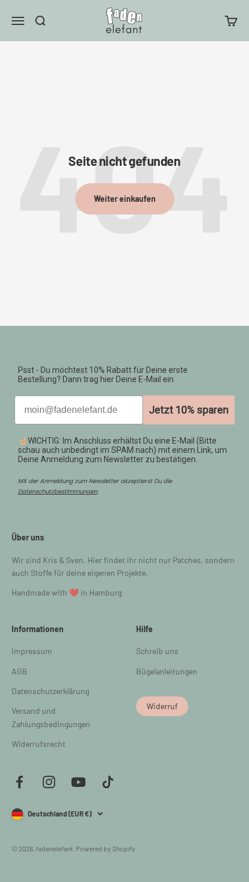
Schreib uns (157, 651)
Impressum (32, 651)
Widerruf (162, 706)
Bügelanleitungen (166, 671)
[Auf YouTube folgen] (78, 782)
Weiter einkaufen (125, 199)
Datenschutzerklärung (50, 691)
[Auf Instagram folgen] (49, 782)
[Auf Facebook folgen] (19, 782)
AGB (19, 671)
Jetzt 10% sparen (189, 410)
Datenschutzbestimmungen (57, 491)
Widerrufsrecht (38, 744)
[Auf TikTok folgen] (108, 782)
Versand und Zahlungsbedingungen (51, 717)
